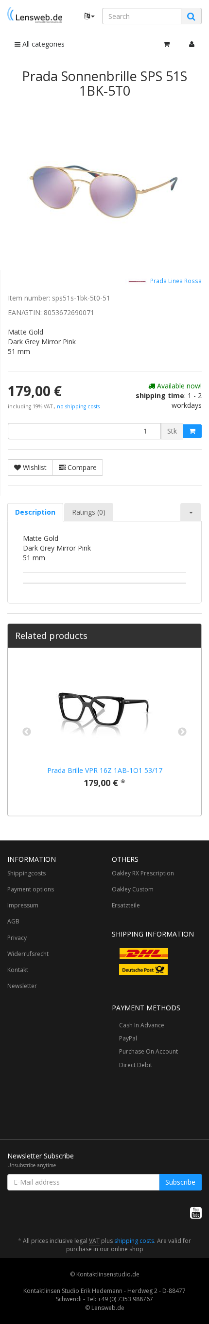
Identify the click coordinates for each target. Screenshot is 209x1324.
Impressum (22, 905)
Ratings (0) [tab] (88, 512)
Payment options (30, 889)
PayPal (128, 1038)
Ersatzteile (126, 905)
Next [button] (182, 732)
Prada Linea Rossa (175, 281)
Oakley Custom (133, 889)
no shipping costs (78, 406)
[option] (104, 731)
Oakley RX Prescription (143, 873)
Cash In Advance (141, 1025)
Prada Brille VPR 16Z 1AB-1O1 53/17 (104, 770)
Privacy (17, 938)
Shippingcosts (26, 873)
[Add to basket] (192, 431)
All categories (42, 44)
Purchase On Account (148, 1051)
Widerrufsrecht (28, 954)
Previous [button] (26, 732)
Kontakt (17, 970)
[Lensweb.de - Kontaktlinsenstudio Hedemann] (34, 15)
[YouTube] (196, 1212)
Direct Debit (135, 1065)
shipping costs (134, 1241)
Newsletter (22, 986)
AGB (13, 921)
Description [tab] (35, 512)
